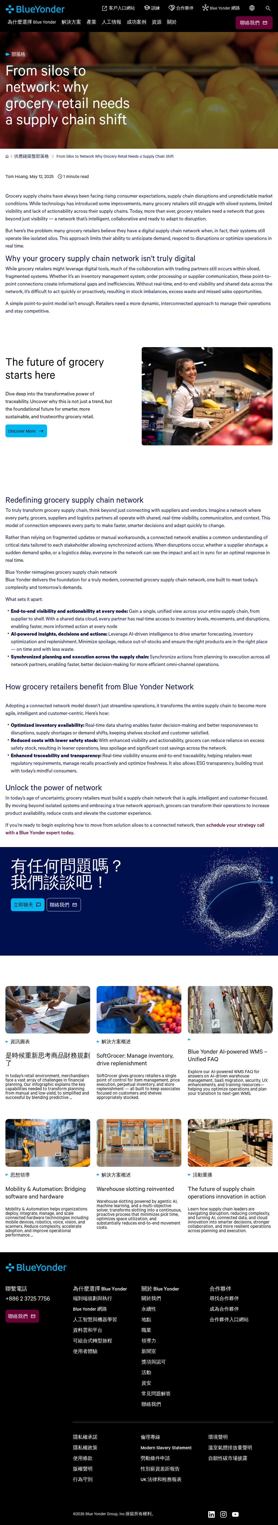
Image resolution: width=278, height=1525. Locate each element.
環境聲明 (218, 1437)
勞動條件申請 (155, 1458)
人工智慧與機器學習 (95, 1319)
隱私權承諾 (85, 1437)
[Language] (252, 11)
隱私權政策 (85, 1447)
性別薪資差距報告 (160, 1469)
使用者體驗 (85, 1351)
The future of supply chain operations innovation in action (230, 1178)
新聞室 (148, 1351)
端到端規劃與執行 (92, 1298)
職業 (146, 1330)
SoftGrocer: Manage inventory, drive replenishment (139, 1043)
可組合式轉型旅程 (92, 1340)
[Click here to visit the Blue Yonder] (7, 156)
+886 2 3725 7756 (27, 1298)
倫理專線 (150, 1437)
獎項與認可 (153, 1362)
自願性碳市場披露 (227, 1458)
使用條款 (83, 1458)
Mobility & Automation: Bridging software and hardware (47, 1178)
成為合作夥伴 (224, 1309)
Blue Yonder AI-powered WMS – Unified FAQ (230, 1043)
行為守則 (83, 1479)
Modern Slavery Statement (166, 1447)
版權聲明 (83, 1469)
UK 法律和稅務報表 (161, 1479)
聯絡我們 (151, 1404)
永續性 (148, 1309)
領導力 (148, 1340)
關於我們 (151, 1298)
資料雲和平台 (87, 1330)
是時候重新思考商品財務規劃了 (47, 1043)
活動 (146, 1372)
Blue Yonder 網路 (90, 1309)
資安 (146, 1383)
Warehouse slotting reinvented (139, 1178)
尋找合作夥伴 (224, 1298)
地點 (146, 1319)
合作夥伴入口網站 (229, 1319)
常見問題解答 (156, 1393)
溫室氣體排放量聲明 (230, 1447)
